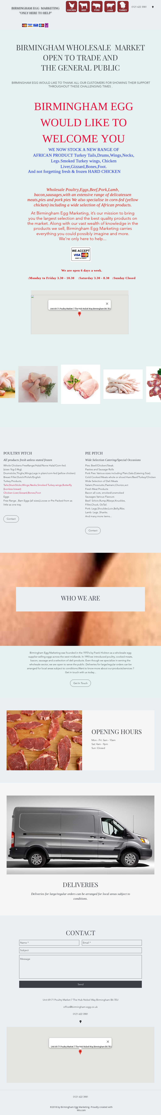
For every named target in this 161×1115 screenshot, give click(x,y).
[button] (11, 518)
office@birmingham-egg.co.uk (80, 1006)
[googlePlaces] (152, 7)
